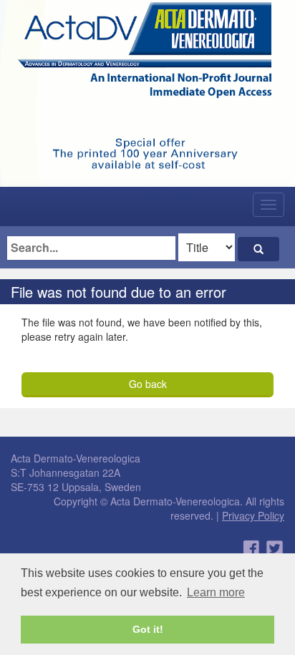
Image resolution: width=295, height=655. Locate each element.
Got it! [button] (147, 629)
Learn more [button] (216, 592)
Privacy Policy (253, 515)
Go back (148, 384)
